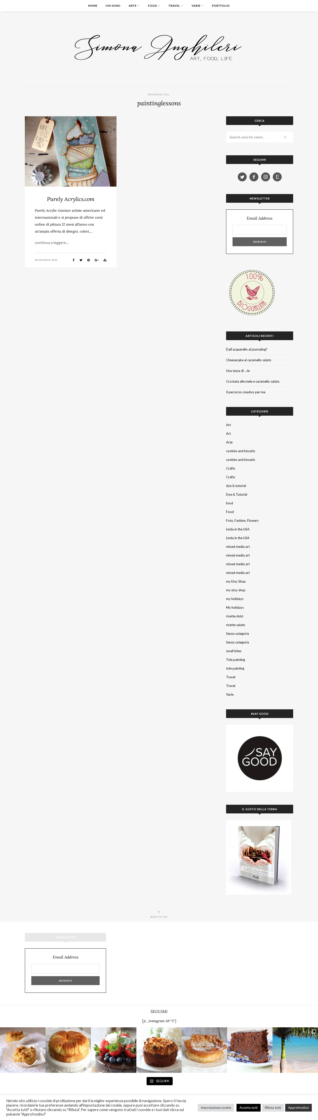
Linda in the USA (237, 529)
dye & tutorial (236, 486)
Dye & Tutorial (236, 494)
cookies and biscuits (240, 451)
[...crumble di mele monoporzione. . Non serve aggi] (22, 1050)
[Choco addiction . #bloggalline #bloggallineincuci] (250, 1050)
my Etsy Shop (236, 581)
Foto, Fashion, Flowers (242, 520)
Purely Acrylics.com (70, 199)
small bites (233, 651)
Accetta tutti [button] (248, 1108)
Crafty (230, 468)
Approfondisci (298, 1108)
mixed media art (238, 547)
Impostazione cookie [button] (216, 1108)
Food (152, 5)
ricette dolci (234, 616)
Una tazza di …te (238, 371)
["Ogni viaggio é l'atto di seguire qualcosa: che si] (295, 1050)
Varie (196, 5)
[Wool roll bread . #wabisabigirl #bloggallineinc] (68, 1050)
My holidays (235, 607)
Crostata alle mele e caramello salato (252, 381)
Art (228, 425)
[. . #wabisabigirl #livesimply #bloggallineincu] (113, 1050)
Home (92, 5)
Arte (133, 5)
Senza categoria (237, 634)
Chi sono (113, 5)
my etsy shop (235, 590)
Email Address (260, 218)
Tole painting (235, 660)
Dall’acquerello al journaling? (246, 349)
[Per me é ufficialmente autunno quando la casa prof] (204, 1050)
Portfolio (221, 5)
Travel (174, 5)
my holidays (234, 599)
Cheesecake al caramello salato (248, 360)
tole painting (235, 668)
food (229, 503)
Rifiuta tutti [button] (273, 1108)
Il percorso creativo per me (245, 392)
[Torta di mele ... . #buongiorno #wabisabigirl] (159, 1050)
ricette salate (235, 625)
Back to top (159, 917)
